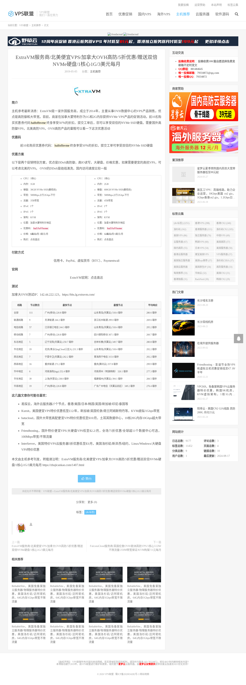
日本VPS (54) (202, 248)
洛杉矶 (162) (180, 229)
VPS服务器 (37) (224, 254)
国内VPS (144, 14)
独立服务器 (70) (203, 235)
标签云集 (233, 4)
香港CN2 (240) (223, 223)
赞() (88, 478)
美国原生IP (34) (203, 267)
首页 (109, 14)
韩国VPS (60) (202, 242)
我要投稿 (183, 4)
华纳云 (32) (200, 273)
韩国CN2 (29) (223, 279)
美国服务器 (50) (224, 248)
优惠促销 (125, 14)
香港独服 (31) (180, 279)
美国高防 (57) (223, 242)
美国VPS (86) (180, 235)
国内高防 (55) (180, 248)
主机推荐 (183, 14)
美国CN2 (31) (223, 273)
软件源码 (222, 14)
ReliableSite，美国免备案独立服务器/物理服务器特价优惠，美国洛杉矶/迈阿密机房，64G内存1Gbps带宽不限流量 (29, 594)
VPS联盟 (21, 14)
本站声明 (216, 4)
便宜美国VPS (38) (202, 255)
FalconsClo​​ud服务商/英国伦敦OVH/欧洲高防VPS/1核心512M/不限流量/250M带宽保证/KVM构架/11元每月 (125, 548)
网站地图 (144, 674)
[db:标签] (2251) (181, 223)
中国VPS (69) (223, 235)
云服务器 (202, 14)
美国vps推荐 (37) (203, 260)
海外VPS (163, 14)
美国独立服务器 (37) (182, 261)
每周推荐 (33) (180, 273)
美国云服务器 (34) (181, 268)
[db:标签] (90, 512)
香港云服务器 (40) (181, 255)
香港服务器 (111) (203, 229)
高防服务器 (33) (224, 267)
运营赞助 (199, 4)
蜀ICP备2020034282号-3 (127, 674)
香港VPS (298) (202, 223)
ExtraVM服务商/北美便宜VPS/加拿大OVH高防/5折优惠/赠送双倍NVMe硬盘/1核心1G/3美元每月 (102, 491)
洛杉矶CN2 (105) (224, 229)
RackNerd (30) (202, 279)
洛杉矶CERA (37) (225, 260)
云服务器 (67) (180, 242)
